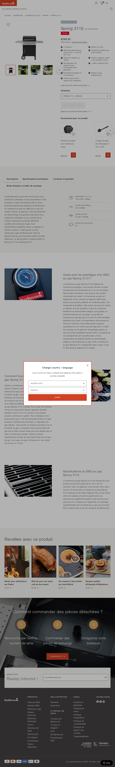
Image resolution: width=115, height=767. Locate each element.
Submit (58, 397)
